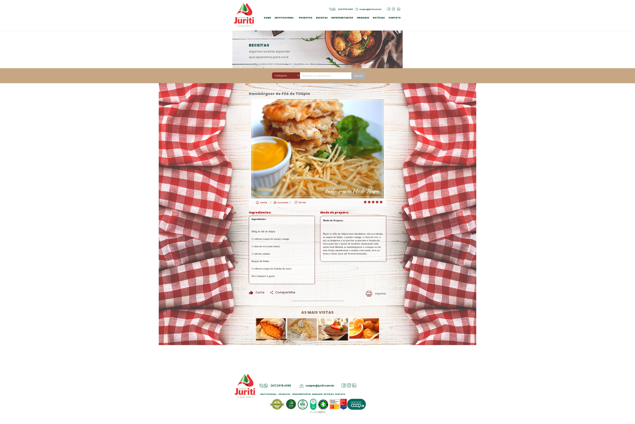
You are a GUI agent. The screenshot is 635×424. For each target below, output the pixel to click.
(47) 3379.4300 (345, 9)
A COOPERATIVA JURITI (288, 21)
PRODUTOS (305, 17)
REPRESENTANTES (342, 17)
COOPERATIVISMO (285, 25)
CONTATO (394, 17)
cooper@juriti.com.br (370, 9)
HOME (267, 17)
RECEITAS (322, 17)
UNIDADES (363, 17)
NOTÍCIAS (379, 17)
